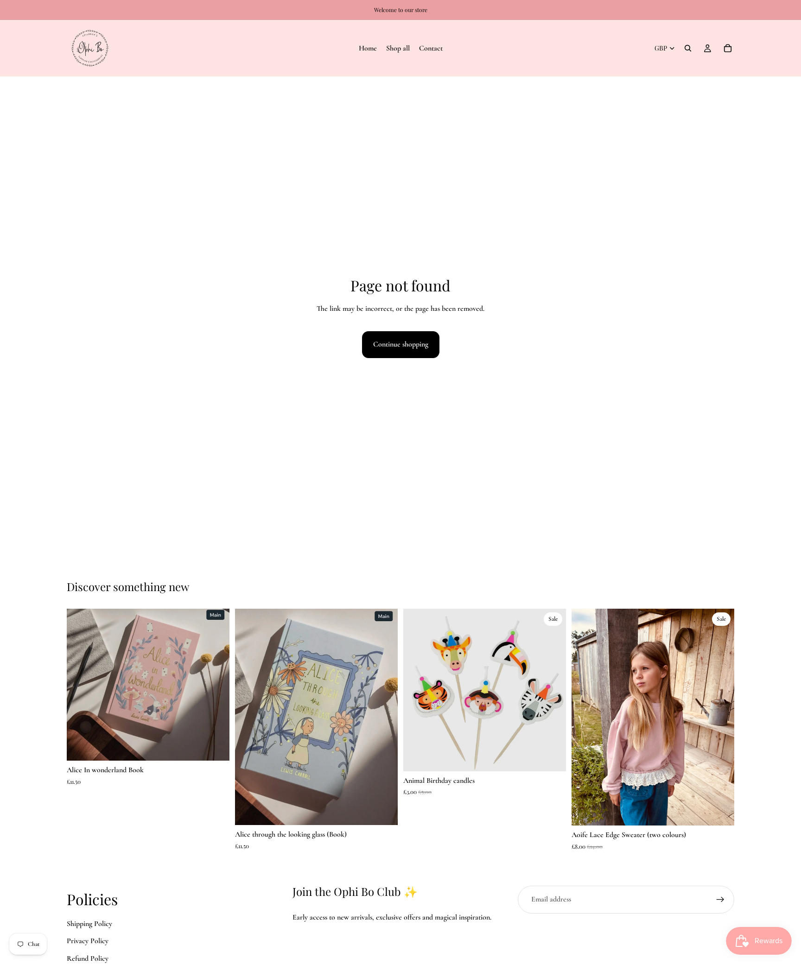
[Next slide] (384, 717)
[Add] (215, 746)
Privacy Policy (87, 940)
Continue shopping (400, 344)
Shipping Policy (89, 923)
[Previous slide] (249, 717)
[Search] (688, 48)
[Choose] (720, 811)
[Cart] (728, 48)
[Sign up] (720, 899)
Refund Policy (87, 958)
